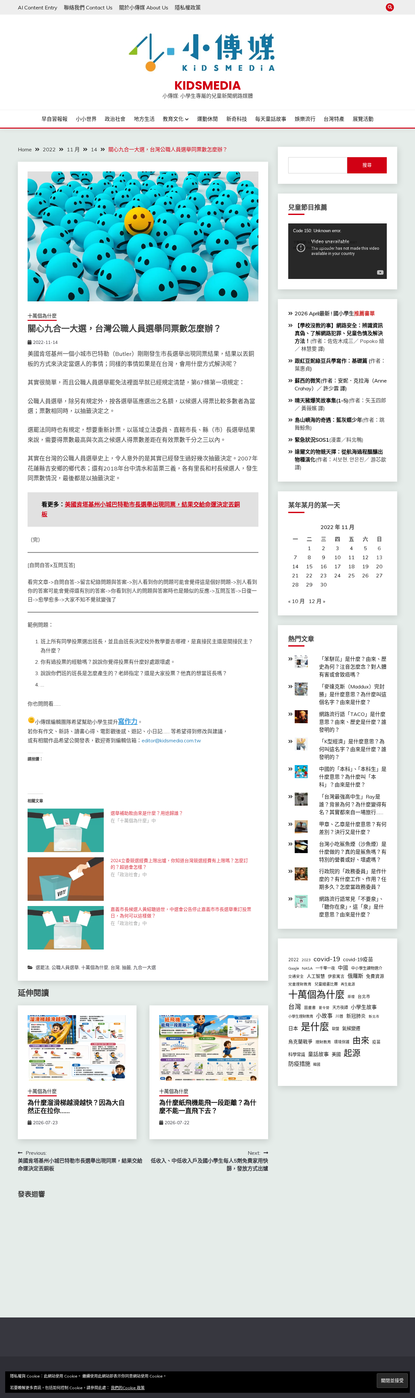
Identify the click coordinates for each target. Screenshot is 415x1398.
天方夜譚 (340, 1007)
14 (295, 566)
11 (351, 557)
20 (379, 566)
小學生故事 (364, 1007)
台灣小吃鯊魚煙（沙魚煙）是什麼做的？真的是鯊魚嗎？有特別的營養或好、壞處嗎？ (352, 852)
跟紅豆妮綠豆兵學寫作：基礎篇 (331, 361)
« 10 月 (296, 601)
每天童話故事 (270, 119)
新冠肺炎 (356, 1016)
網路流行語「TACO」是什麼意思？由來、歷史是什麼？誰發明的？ (352, 722)
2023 (306, 960)
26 (365, 575)
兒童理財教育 (300, 984)
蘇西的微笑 (308, 380)
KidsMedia (207, 85)
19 (365, 566)
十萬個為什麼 (42, 316)
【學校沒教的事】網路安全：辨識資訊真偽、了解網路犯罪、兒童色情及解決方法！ (339, 333)
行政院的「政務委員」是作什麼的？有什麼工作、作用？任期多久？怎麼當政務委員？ (352, 879)
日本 (293, 1028)
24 (337, 575)
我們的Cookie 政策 (128, 1387)
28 (295, 584)
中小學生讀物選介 (366, 968)
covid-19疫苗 (358, 959)
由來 (360, 1040)
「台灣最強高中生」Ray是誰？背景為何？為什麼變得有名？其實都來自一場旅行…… (352, 804)
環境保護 (342, 1041)
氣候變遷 (351, 1028)
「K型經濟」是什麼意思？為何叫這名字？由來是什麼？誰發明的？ (352, 749)
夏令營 (324, 1007)
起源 (352, 1053)
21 (295, 575)
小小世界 (86, 119)
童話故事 (318, 1054)
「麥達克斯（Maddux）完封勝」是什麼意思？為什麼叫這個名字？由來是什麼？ (352, 694)
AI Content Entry (37, 7)
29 (309, 584)
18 (351, 566)
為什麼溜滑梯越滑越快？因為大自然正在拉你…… (76, 1106)
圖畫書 (310, 1007)
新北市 (374, 1016)
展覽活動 (363, 119)
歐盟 (335, 1028)
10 (337, 557)
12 (365, 557)
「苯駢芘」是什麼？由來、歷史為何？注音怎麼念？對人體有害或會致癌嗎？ (352, 667)
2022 (293, 959)
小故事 (324, 1015)
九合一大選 (144, 967)
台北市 (364, 996)
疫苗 (376, 1041)
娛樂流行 (305, 119)
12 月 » (317, 601)
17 (337, 566)
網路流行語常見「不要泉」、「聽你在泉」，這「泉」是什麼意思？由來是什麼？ (351, 907)
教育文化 (173, 119)
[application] (337, 251)
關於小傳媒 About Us (143, 7)
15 (309, 566)
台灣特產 (334, 119)
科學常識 (296, 1054)
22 (309, 575)
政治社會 (115, 119)
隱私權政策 (188, 7)
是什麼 (315, 1026)
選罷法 (42, 967)
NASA (307, 968)
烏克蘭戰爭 (300, 1042)
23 (323, 575)
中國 (343, 967)
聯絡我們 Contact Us (88, 7)
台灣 (115, 967)
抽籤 (126, 967)
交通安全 (296, 976)
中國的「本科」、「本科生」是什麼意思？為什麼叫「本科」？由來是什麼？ (352, 777)
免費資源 (375, 976)
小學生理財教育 (300, 1016)
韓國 (316, 1064)
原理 (351, 996)
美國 (336, 1054)
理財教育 (323, 1041)
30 (323, 584)
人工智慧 (316, 976)
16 (323, 566)
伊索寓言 (336, 976)
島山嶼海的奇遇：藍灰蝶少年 (328, 420)
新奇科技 (236, 119)
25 (351, 575)
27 (379, 575)
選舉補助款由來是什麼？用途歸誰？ (147, 813)
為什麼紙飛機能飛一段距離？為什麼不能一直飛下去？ (207, 1106)
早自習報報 (54, 119)
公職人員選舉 (65, 967)
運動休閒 (207, 119)
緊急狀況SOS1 (312, 439)
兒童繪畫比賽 (326, 984)
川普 (339, 1016)
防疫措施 (299, 1063)
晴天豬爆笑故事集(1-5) (321, 400)
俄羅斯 (355, 976)
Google (293, 968)
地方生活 (144, 119)
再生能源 (348, 984)
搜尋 (367, 165)
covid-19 (327, 959)
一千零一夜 (325, 968)
